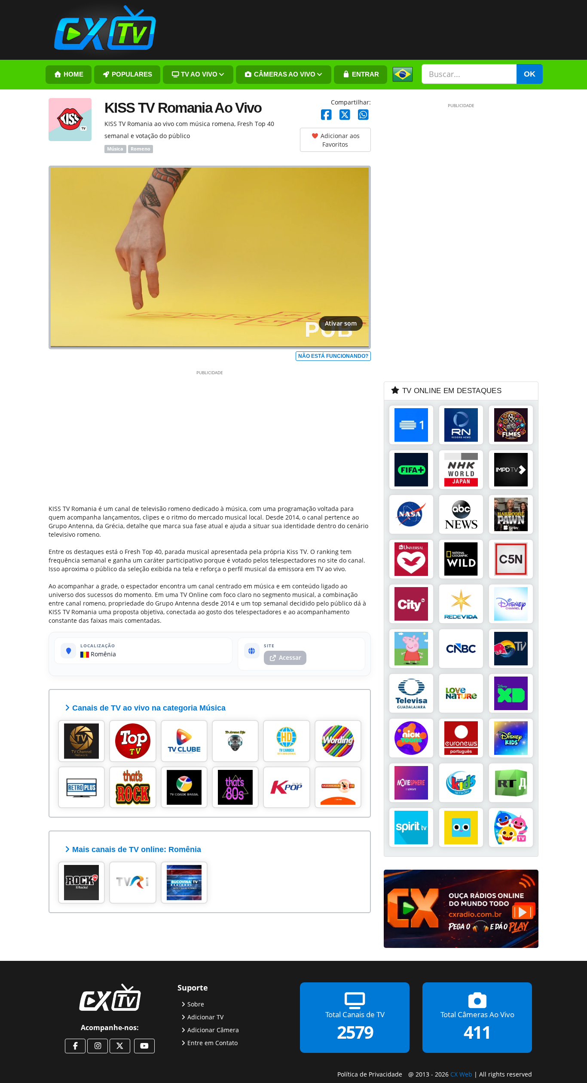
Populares (131, 74)
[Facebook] (326, 115)
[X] (344, 115)
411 (477, 1031)
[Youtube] (144, 1046)
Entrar (364, 74)
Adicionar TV (205, 1016)
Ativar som (341, 323)
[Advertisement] (210, 435)
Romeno (140, 149)
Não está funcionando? (333, 356)
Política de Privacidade (369, 1074)
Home (72, 74)
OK (529, 74)
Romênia (102, 654)
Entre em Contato (212, 1042)
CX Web (461, 1074)
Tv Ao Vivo (198, 74)
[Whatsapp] (363, 115)
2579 (355, 1031)
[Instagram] (97, 1046)
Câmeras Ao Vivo (283, 74)
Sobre (195, 1004)
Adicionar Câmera (213, 1029)
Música (115, 149)
